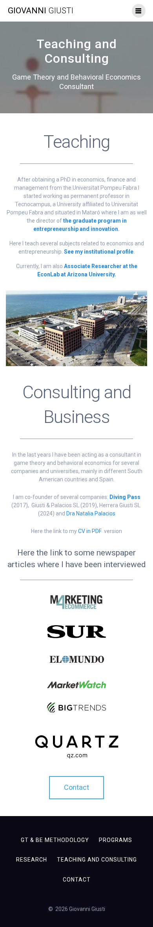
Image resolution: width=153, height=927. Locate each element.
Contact (77, 879)
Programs (115, 840)
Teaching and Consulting (97, 859)
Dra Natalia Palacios (90, 513)
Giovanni (40, 11)
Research (31, 859)
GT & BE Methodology (55, 840)
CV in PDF (90, 531)
